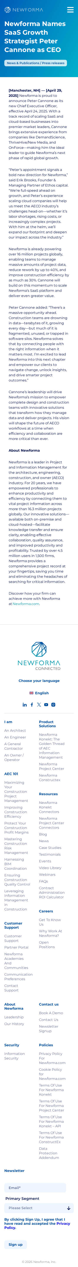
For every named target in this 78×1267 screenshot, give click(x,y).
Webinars (47, 875)
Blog (43, 834)
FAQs (43, 881)
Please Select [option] (20, 1208)
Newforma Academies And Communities (16, 961)
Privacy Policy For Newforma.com (52, 1058)
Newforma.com (26, 604)
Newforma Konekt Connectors (49, 807)
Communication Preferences (17, 976)
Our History (14, 1024)
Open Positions (47, 944)
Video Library (50, 868)
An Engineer (15, 737)
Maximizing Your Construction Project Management (16, 791)
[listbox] (39, 1208)
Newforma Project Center (51, 766)
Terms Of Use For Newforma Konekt (51, 1090)
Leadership (14, 1017)
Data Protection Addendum (49, 1153)
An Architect (15, 730)
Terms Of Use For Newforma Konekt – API (51, 1121)
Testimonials (50, 854)
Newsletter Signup (48, 1028)
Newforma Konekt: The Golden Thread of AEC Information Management (52, 746)
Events (45, 861)
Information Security (14, 1056)
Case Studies (50, 848)
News (44, 841)
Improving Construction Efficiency (15, 812)
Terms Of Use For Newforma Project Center (51, 1105)
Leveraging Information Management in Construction (16, 900)
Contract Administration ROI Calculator (52, 892)
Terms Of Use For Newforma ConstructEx (51, 1137)
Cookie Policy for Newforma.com (52, 1074)
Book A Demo (51, 1013)
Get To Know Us (50, 922)
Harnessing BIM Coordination (15, 864)
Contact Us (48, 1020)
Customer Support (13, 938)
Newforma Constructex (49, 777)
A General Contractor (13, 746)
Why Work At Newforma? (50, 933)
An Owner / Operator (14, 757)
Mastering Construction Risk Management (16, 846)
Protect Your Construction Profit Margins (16, 827)
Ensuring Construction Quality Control (17, 879)
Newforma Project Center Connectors (51, 823)
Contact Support (11, 988)
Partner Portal (16, 947)
